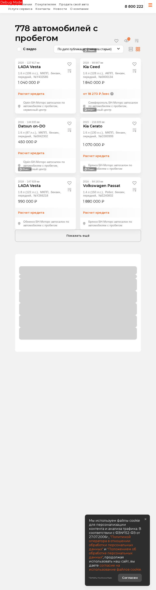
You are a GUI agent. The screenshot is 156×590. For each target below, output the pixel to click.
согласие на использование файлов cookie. (115, 567)
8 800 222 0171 (138, 6)
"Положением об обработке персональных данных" (112, 553)
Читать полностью (100, 577)
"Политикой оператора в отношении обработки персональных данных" (111, 543)
